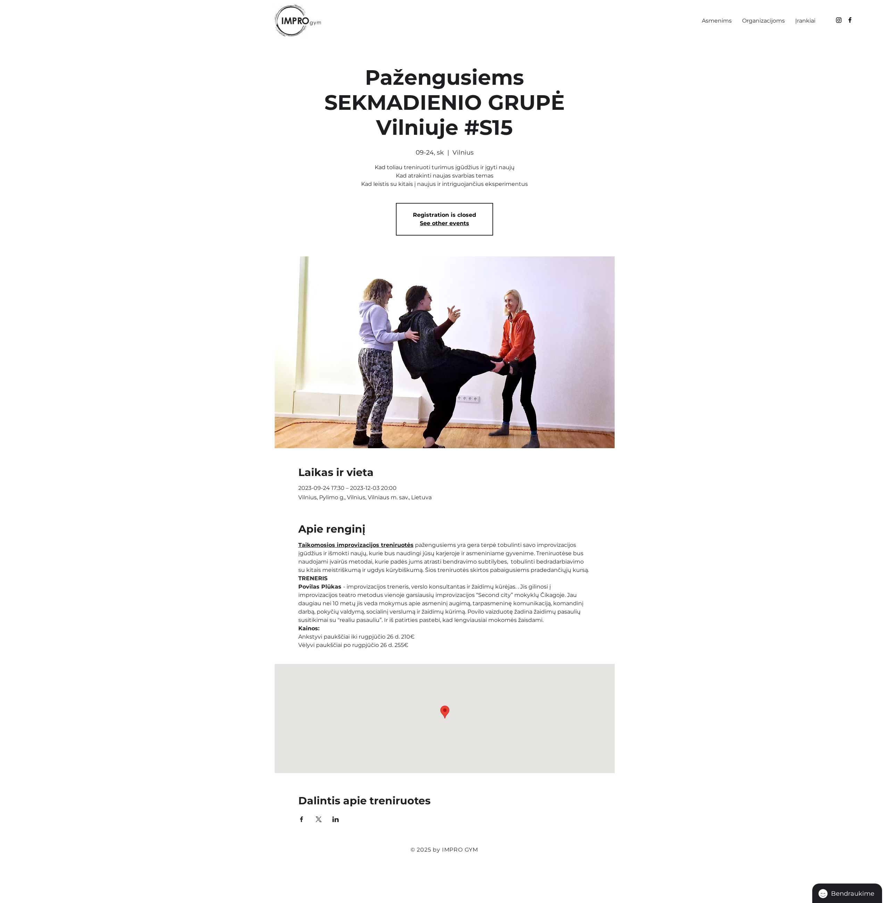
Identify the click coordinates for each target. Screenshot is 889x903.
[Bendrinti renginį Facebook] (301, 819)
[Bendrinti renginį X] (318, 819)
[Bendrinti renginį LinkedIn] (335, 819)
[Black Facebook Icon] (850, 20)
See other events (444, 223)
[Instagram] (838, 20)
